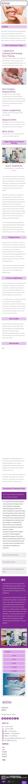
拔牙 (15, 659)
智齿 (15, 655)
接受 (4, 781)
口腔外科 (9, 652)
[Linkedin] (7, 718)
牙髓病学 (15, 671)
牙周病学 (15, 667)
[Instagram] (15, 718)
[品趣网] (10, 718)
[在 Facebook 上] (2, 718)
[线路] (18, 718)
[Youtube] (12, 718)
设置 (7, 777)
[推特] (5, 718)
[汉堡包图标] (23, 3)
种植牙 (14, 663)
